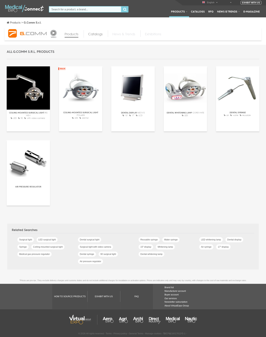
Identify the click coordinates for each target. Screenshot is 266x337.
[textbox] (85, 9)
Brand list (169, 287)
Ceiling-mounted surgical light (48, 247)
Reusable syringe (149, 239)
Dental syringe (87, 254)
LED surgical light (47, 239)
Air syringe (206, 247)
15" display (145, 247)
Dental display (234, 239)
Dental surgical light (89, 239)
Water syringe (171, 239)
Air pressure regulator (90, 261)
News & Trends (227, 11)
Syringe (23, 247)
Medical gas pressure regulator (34, 254)
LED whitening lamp (211, 239)
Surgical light (25, 239)
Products (178, 11)
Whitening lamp (165, 247)
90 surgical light (108, 254)
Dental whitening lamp (151, 254)
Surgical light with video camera (95, 247)
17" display (223, 247)
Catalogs (198, 11)
